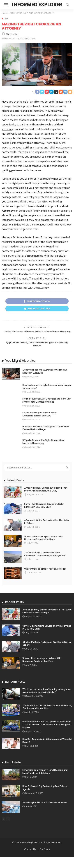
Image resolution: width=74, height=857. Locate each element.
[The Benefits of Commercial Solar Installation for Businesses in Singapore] (13, 557)
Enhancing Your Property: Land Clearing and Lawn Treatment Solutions (45, 771)
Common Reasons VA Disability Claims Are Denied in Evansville (45, 371)
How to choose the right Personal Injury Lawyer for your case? (46, 387)
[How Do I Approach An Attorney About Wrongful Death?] (11, 743)
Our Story (45, 849)
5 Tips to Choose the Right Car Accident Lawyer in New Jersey (43, 442)
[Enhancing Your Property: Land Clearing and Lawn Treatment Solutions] (11, 774)
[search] (67, 4)
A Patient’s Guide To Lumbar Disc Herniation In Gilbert (47, 522)
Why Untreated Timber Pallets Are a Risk (45, 568)
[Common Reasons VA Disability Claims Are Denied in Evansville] (11, 374)
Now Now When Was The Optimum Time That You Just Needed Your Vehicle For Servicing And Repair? (46, 724)
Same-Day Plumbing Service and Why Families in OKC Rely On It (44, 505)
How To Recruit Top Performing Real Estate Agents (44, 788)
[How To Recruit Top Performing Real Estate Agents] (11, 791)
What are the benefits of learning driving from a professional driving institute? (46, 691)
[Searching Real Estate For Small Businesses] (11, 807)
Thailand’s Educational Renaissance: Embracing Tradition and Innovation (47, 707)
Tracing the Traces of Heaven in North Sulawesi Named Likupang (36, 331)
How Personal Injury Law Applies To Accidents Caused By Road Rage (45, 428)
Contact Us (30, 849)
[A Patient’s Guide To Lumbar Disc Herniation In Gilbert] (13, 525)
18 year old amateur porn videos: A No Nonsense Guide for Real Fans (43, 538)
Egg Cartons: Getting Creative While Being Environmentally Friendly (37, 344)
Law (6, 18)
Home (5, 13)
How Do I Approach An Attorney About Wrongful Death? (47, 741)
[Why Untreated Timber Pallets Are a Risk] (13, 573)
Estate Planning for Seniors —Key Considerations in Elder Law (39, 414)
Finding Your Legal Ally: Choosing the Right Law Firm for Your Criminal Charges (46, 400)
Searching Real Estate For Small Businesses (45, 802)
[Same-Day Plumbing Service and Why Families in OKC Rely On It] (13, 508)
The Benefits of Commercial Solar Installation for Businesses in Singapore (45, 554)
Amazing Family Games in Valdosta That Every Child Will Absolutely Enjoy (45, 489)
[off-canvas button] (6, 5)
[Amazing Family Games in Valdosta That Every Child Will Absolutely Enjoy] (13, 492)
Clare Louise (12, 34)
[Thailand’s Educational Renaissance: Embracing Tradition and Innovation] (11, 710)
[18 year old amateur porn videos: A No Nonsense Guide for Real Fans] (13, 541)
